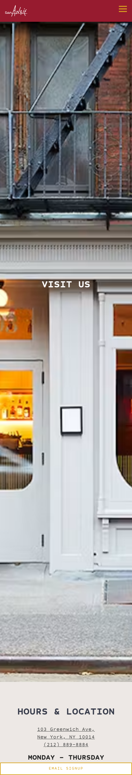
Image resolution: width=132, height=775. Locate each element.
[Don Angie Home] (23, 11)
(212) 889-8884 (66, 751)
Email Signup (66, 769)
